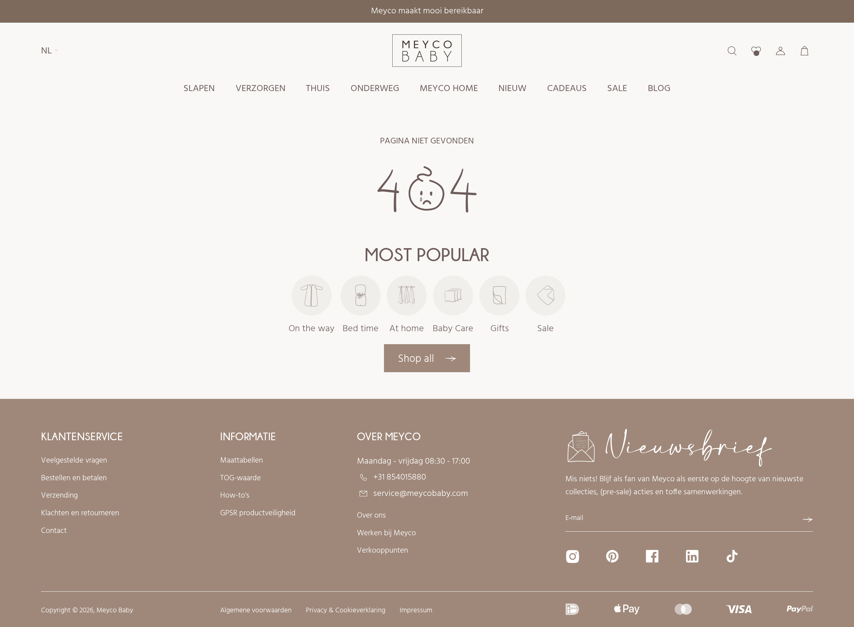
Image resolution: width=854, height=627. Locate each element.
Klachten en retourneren (80, 513)
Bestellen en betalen (74, 478)
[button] (199, 88)
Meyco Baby (114, 610)
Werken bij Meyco (386, 533)
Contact (54, 531)
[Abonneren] (807, 519)
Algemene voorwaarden (256, 611)
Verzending (59, 496)
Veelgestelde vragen (74, 461)
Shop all (417, 359)
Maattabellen (241, 461)
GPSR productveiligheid (258, 513)
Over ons (371, 516)
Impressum (416, 611)
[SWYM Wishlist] (756, 50)
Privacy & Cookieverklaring (345, 611)
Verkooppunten (382, 551)
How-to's (234, 496)
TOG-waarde (240, 478)
